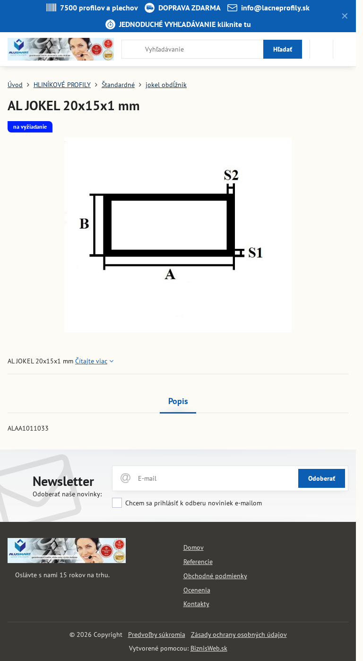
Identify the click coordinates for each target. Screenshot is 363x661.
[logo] (67, 560)
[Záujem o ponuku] (321, 49)
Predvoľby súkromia (156, 634)
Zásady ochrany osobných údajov (239, 634)
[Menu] (344, 49)
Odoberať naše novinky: (67, 494)
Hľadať (282, 49)
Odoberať (321, 478)
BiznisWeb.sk (208, 648)
